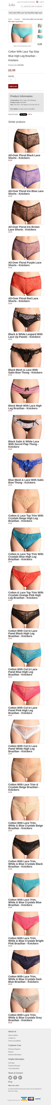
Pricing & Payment (14, 1049)
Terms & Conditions (14, 1041)
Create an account (29, 2)
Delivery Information (14, 1054)
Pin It (30, 114)
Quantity (11, 76)
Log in (19, 2)
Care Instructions (13, 1068)
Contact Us (11, 1038)
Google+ (20, 1078)
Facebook (15, 1078)
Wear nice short (13, 1085)
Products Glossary (14, 1066)
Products (17, 19)
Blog (10, 1082)
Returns (10, 1052)
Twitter (10, 1078)
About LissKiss (13, 1035)
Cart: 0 (42, 2)
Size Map (11, 1063)
